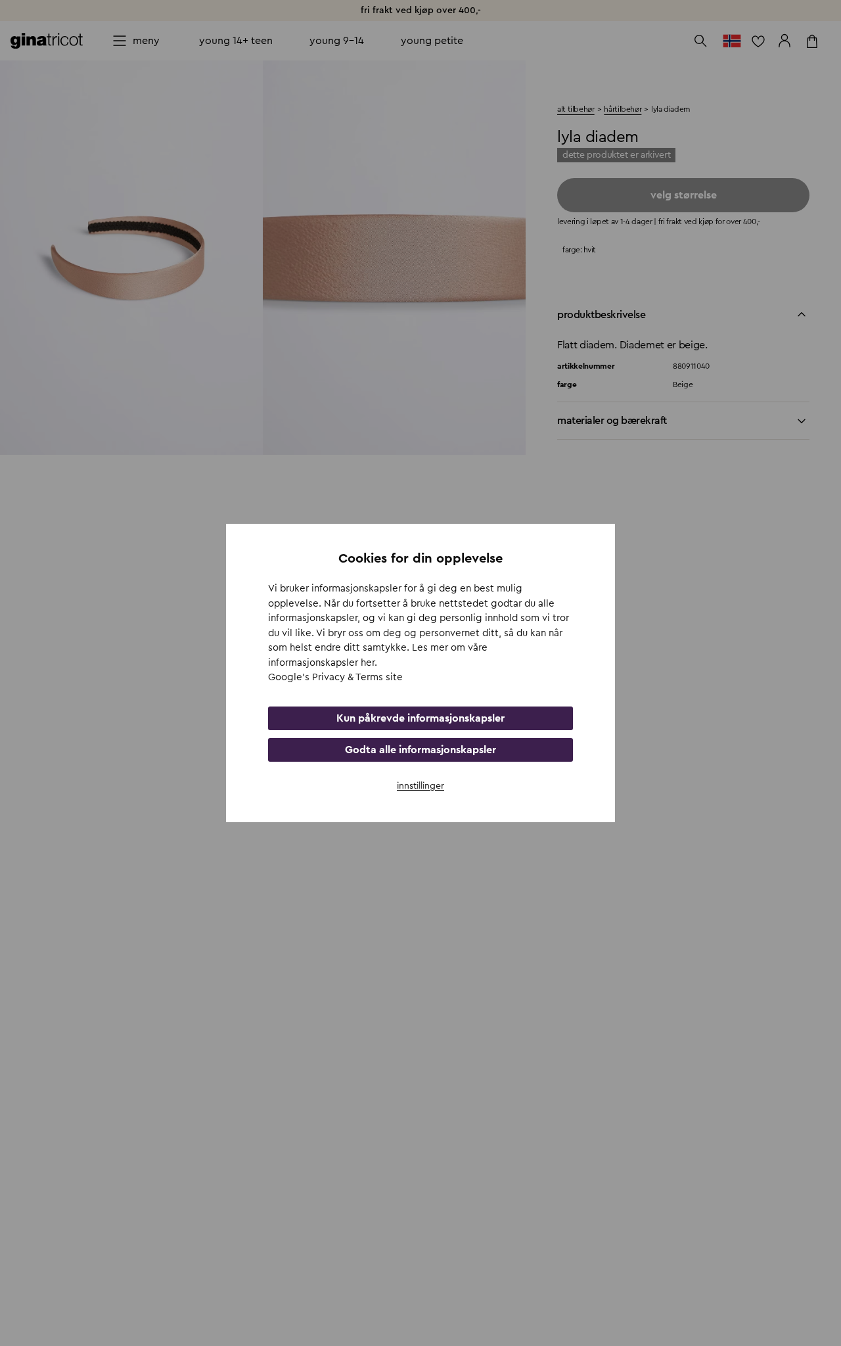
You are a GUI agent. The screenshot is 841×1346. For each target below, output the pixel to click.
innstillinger (420, 786)
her (368, 663)
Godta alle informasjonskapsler (420, 750)
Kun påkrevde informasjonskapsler (420, 718)
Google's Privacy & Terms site (335, 677)
